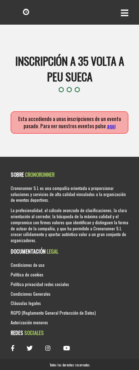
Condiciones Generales (31, 294)
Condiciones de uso (28, 265)
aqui (111, 126)
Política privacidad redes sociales (40, 284)
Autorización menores (29, 322)
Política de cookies (27, 274)
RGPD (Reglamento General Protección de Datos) (53, 313)
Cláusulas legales (26, 303)
